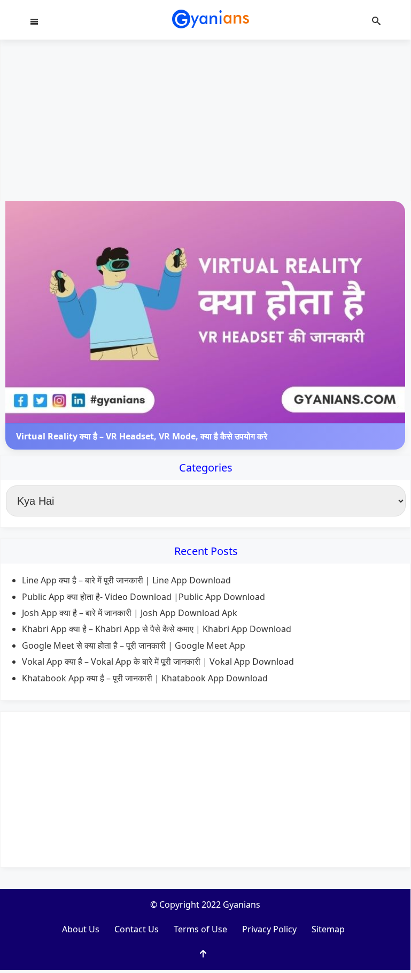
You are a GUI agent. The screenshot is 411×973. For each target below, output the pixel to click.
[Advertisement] (205, 120)
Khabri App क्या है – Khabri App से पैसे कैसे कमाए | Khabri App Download (156, 629)
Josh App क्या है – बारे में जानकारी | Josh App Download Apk (129, 613)
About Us (80, 929)
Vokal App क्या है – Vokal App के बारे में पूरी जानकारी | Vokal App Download (158, 661)
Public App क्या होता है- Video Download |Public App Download (143, 597)
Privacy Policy (269, 929)
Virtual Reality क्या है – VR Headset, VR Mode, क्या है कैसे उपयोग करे (141, 436)
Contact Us (136, 929)
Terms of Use (200, 929)
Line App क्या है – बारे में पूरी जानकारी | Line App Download (126, 580)
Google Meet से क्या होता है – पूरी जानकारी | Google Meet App (133, 645)
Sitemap (328, 929)
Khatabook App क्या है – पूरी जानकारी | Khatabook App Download (145, 678)
